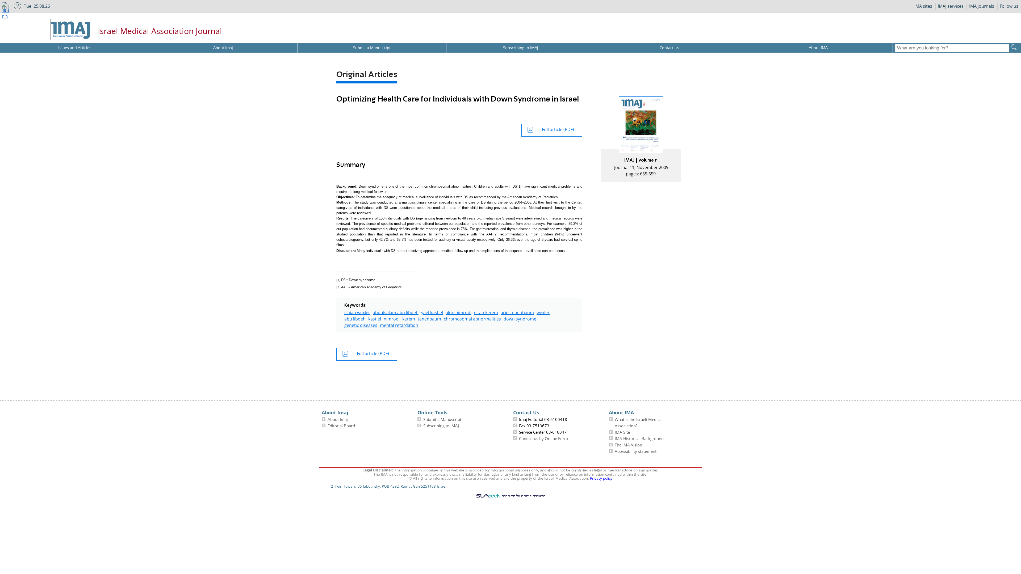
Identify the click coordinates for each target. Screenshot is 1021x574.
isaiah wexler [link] (357, 311)
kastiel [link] (374, 318)
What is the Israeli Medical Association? (639, 422)
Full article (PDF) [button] (558, 128)
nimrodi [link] (392, 318)
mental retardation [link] (399, 324)
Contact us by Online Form (543, 438)
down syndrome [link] (520, 318)
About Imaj (338, 419)
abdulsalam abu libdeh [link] (396, 311)
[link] (641, 139)
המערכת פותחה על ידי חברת (523, 495)
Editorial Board (341, 425)
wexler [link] (543, 311)
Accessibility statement (635, 451)
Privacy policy (601, 478)
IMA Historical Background (639, 438)
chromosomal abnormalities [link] (472, 318)
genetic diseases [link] (360, 324)
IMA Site (622, 431)
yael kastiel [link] (432, 311)
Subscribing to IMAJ (441, 425)
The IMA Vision (628, 444)
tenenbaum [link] (429, 318)
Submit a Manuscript (442, 419)
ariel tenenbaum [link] (517, 311)
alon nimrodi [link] (458, 311)
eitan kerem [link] (486, 311)
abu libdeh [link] (355, 318)
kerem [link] (408, 318)
